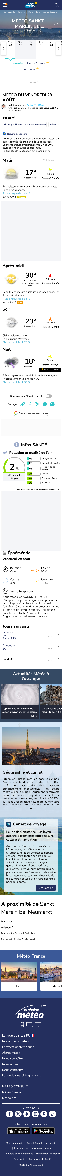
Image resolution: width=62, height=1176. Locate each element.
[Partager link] (22, 404)
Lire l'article (45, 888)
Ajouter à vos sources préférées (33, 413)
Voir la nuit (49, 160)
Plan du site (49, 1143)
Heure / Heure (36, 63)
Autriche (11, 12)
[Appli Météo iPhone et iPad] (18, 1131)
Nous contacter (12, 1070)
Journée (17, 63)
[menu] (5, 5)
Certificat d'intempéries (18, 1047)
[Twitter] (18, 1114)
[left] (3, 48)
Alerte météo (11, 1053)
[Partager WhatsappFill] (52, 404)
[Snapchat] (26, 1114)
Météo (3, 12)
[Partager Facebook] (30, 404)
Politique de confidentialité (19, 1153)
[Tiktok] (52, 1114)
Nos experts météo (15, 1041)
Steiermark (22, 12)
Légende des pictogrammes (21, 1075)
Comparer (29, 69)
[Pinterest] (43, 1114)
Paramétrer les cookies (48, 1153)
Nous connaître (12, 1058)
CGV (37, 1143)
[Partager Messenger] (45, 404)
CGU (29, 1143)
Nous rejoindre (12, 1064)
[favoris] (56, 23)
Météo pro (9, 1098)
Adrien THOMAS (35, 105)
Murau (31, 12)
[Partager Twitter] (37, 404)
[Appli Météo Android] (43, 1131)
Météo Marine (11, 1092)
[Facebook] (9, 1114)
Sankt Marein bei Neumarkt (46, 12)
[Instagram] (35, 1114)
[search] (56, 5)
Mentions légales (15, 1143)
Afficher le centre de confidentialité (32, 1159)
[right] (58, 48)
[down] (31, 808)
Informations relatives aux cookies (32, 1148)
